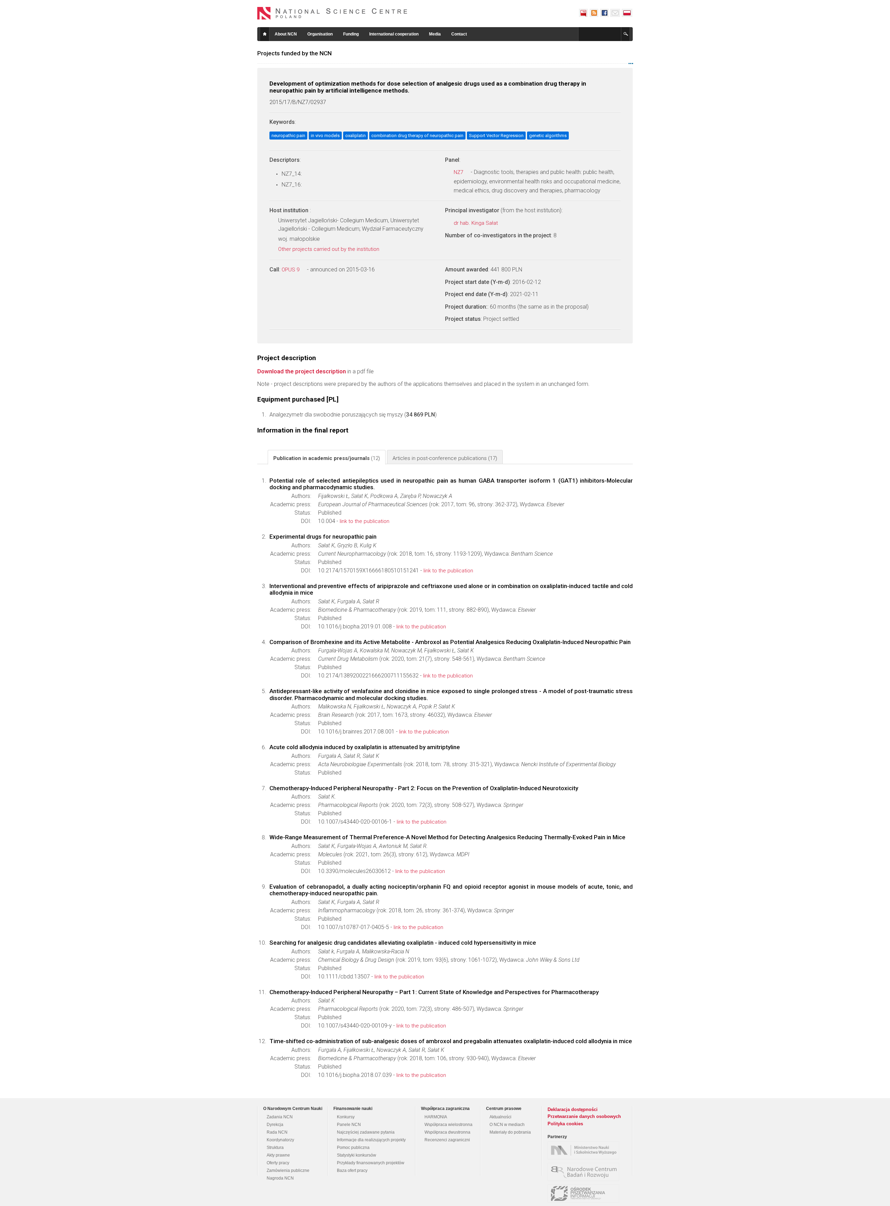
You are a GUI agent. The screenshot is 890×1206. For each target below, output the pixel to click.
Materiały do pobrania (510, 1132)
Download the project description (301, 371)
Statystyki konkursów (356, 1155)
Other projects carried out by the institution (329, 249)
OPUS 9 (291, 270)
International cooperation (394, 34)
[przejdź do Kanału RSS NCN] (593, 13)
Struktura (275, 1147)
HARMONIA (435, 1117)
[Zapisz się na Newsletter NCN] (615, 13)
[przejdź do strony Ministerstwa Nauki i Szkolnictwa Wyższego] (585, 1150)
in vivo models (325, 135)
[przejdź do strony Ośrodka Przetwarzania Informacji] (585, 1193)
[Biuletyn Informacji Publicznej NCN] (583, 13)
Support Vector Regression (496, 135)
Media (435, 34)
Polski (627, 13)
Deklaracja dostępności (573, 1109)
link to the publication (364, 521)
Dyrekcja (275, 1124)
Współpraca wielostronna (448, 1124)
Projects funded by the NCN (294, 53)
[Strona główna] (332, 13)
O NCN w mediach (507, 1124)
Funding (351, 34)
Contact (459, 34)
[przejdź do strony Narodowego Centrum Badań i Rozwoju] (585, 1172)
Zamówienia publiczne (288, 1170)
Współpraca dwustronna (447, 1132)
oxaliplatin (355, 135)
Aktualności (500, 1117)
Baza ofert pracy (352, 1170)
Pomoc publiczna (353, 1147)
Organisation (320, 34)
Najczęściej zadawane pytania (366, 1132)
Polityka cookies (565, 1123)
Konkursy (346, 1117)
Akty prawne (278, 1155)
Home (264, 34)
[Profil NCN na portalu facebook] (604, 13)
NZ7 (459, 172)
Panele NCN (349, 1124)
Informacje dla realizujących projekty (371, 1140)
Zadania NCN (280, 1117)
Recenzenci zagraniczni (447, 1140)
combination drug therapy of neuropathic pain (417, 135)
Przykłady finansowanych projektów (370, 1163)
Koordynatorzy (280, 1140)
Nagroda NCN (280, 1178)
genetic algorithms (548, 135)
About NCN (286, 34)
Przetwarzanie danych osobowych (584, 1116)
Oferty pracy (278, 1163)
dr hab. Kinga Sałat (476, 223)
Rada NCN (277, 1132)
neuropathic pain (288, 135)
